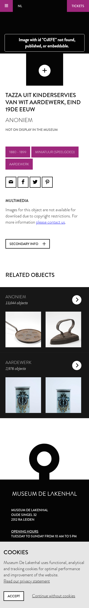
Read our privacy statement (27, 581)
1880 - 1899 (17, 152)
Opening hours (24, 531)
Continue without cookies (53, 596)
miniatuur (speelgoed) (55, 152)
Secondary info (24, 243)
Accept (14, 596)
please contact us (50, 222)
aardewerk (19, 164)
